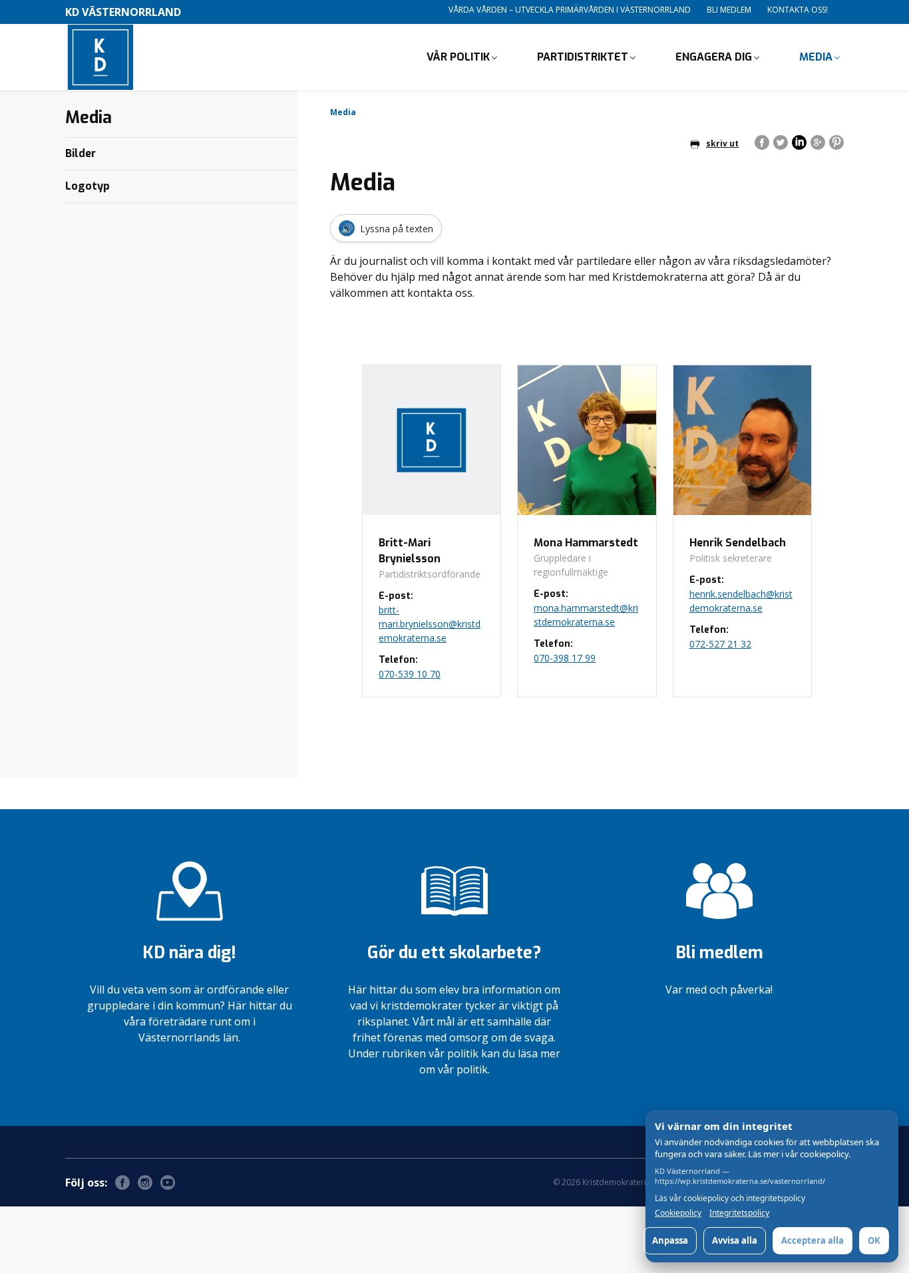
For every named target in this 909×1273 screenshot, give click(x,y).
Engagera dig (713, 57)
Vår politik (458, 57)
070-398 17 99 (565, 657)
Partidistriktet (582, 57)
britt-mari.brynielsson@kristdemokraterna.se (429, 624)
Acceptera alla (812, 1240)
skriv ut (722, 143)
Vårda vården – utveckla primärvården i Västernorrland (570, 9)
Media (815, 57)
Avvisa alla (734, 1240)
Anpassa (670, 1240)
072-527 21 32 (720, 643)
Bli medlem (729, 9)
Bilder (80, 153)
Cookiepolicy (678, 1213)
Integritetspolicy (739, 1213)
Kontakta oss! (797, 9)
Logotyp (87, 186)
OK (874, 1240)
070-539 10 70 (410, 673)
